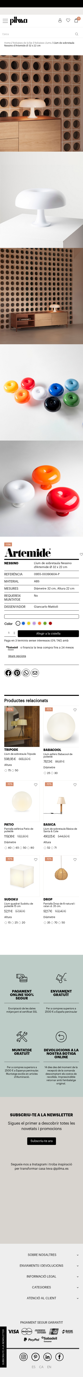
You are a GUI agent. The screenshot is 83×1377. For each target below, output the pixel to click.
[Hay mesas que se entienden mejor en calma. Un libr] (58, 1205)
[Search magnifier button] (76, 34)
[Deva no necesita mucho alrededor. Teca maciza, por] (24, 1205)
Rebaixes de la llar (22, 43)
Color (8, 623)
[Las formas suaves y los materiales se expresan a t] (58, 1185)
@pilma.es (61, 1168)
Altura (8, 765)
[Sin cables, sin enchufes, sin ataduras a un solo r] (24, 1185)
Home (7, 43)
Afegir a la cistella (48, 633)
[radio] (18, 623)
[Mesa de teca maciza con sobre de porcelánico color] (24, 1225)
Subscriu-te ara (41, 1141)
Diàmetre (49, 767)
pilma (18, 20)
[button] (81, 555)
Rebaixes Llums (43, 43)
